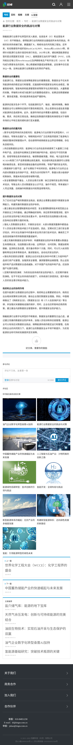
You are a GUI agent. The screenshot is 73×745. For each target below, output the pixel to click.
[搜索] (54, 4)
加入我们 (10, 695)
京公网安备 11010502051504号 (46, 741)
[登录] (61, 4)
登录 (7, 380)
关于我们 (10, 673)
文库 (27, 15)
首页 (18, 21)
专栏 (6, 15)
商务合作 (10, 684)
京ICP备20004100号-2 (23, 741)
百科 (13, 15)
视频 (20, 15)
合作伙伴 (10, 706)
